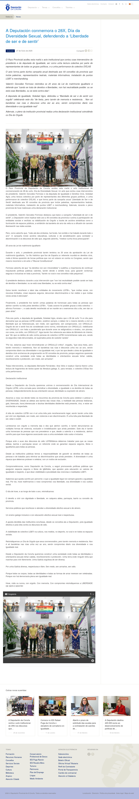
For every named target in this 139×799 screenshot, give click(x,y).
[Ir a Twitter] (122, 4)
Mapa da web (129, 793)
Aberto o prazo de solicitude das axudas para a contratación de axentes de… (84, 724)
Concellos (56, 7)
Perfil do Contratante (66, 766)
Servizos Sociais (13, 763)
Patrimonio (34, 769)
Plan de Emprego (37, 772)
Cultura (9, 769)
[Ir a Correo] (116, 4)
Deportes (9, 766)
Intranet (111, 4)
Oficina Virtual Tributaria (68, 763)
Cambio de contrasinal (67, 772)
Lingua (32, 775)
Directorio (95, 793)
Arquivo (9, 776)
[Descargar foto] (92, 660)
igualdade (10, 51)
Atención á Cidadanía (67, 776)
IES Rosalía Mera (37, 762)
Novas (18, 16)
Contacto (104, 4)
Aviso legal (120, 793)
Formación (10, 754)
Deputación (32, 7)
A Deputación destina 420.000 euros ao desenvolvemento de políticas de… (114, 724)
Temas (44, 7)
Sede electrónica (93, 4)
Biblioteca (10, 772)
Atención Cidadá (12, 779)
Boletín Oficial (64, 760)
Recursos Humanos (14, 757)
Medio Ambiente (36, 778)
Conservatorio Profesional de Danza (38, 755)
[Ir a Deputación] (13, 7)
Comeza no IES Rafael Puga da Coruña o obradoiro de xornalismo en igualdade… (52, 724)
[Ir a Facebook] (119, 4)
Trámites (69, 7)
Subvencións (63, 754)
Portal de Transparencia (68, 769)
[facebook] (89, 754)
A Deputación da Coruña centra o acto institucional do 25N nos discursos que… (19, 724)
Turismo (33, 766)
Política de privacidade (108, 793)
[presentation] (93, 629)
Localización (87, 793)
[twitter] (92, 754)
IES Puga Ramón (37, 759)
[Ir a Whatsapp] (126, 4)
